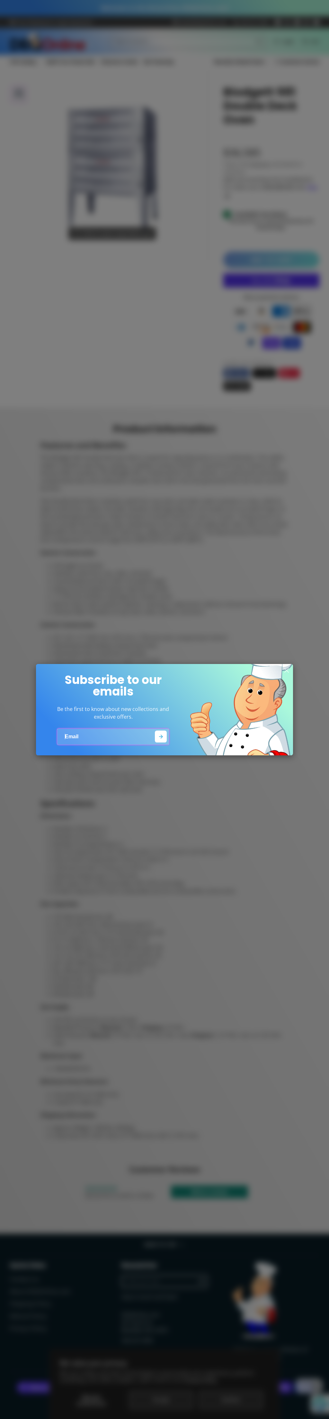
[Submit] (161, 736)
